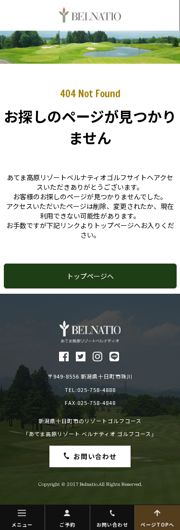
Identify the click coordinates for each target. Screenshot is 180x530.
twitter (80, 356)
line (114, 356)
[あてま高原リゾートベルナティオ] (90, 332)
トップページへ (90, 276)
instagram (97, 356)
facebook (64, 356)
